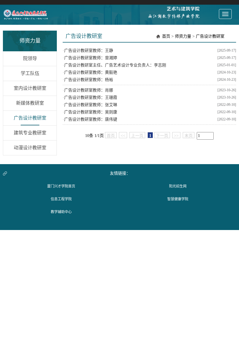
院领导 (30, 58)
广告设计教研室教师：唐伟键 (90, 119)
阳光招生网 (178, 186)
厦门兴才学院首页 (61, 186)
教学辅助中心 (61, 212)
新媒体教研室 (30, 103)
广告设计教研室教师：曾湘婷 (90, 58)
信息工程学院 (61, 199)
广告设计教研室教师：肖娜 (88, 90)
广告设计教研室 (30, 117)
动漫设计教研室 (30, 147)
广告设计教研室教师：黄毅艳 (90, 72)
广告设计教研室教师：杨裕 (88, 80)
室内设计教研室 (30, 88)
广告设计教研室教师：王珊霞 (90, 97)
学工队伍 (30, 73)
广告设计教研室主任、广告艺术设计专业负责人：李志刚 (115, 65)
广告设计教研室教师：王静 (88, 50)
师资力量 (183, 36)
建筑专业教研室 (30, 132)
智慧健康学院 (177, 199)
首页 (166, 36)
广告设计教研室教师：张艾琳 (90, 105)
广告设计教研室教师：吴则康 (90, 112)
